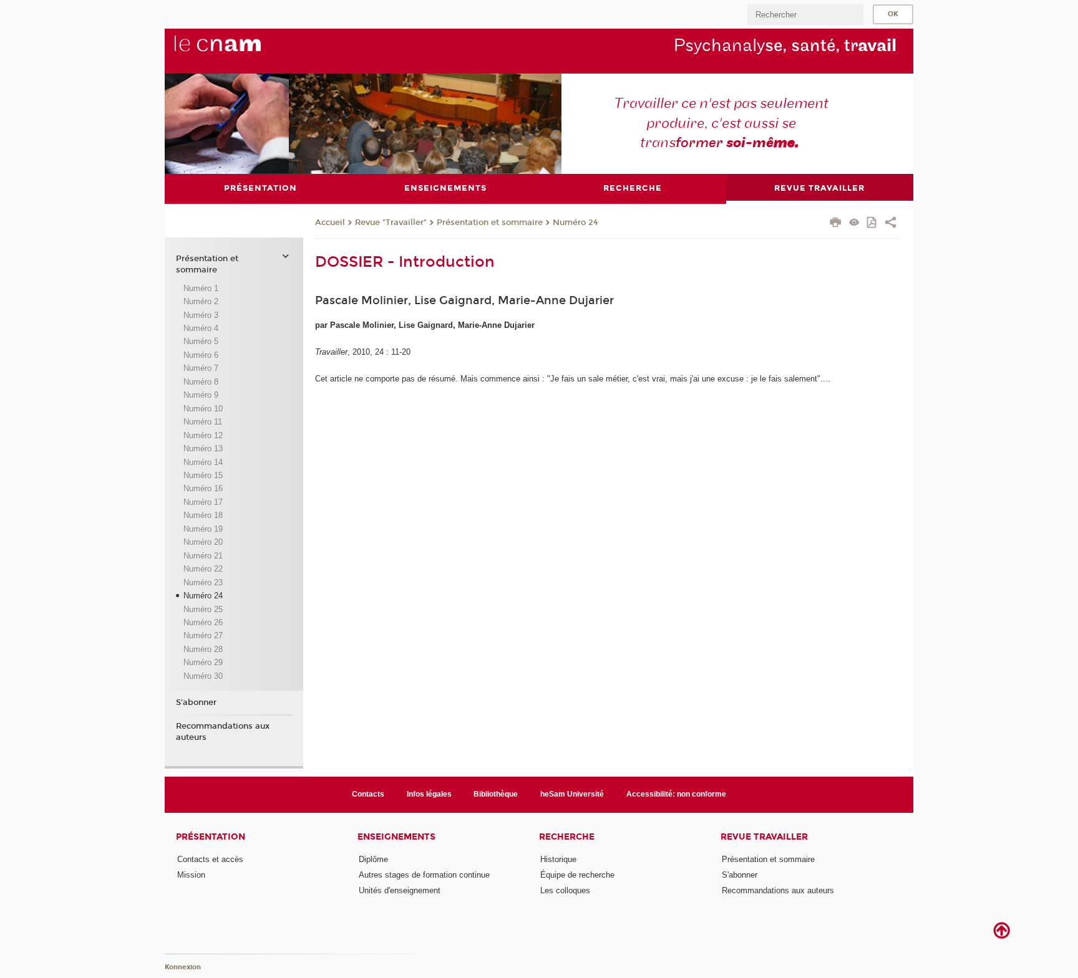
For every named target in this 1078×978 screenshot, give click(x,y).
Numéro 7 (200, 368)
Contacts (368, 794)
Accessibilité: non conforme (676, 794)
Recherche (567, 837)
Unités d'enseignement (399, 890)
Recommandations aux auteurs (223, 731)
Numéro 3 (200, 315)
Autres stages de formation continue (424, 875)
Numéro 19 (203, 529)
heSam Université (572, 794)
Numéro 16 (203, 488)
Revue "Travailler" (391, 223)
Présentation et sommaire (490, 223)
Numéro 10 (203, 408)
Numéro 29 (203, 662)
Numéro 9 (200, 395)
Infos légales (429, 794)
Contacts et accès (210, 859)
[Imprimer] (835, 224)
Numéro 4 (200, 328)
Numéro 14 (203, 462)
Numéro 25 (203, 609)
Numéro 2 (200, 301)
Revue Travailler (764, 837)
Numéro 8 (200, 381)
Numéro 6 (200, 355)
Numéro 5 (200, 341)
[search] (805, 14)
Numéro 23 (203, 582)
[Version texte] (854, 223)
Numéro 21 (203, 555)
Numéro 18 (203, 515)
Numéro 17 (203, 502)
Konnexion (183, 967)
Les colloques (565, 890)
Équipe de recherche (577, 875)
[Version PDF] (872, 223)
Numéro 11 (202, 421)
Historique (558, 859)
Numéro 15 (203, 475)
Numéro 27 (203, 635)
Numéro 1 (200, 288)
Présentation (210, 837)
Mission (191, 875)
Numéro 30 (203, 676)
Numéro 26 (203, 622)
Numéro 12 (203, 435)
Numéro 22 (203, 568)
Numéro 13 (203, 448)
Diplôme (373, 859)
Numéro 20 (203, 542)
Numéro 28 (203, 649)
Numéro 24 (575, 223)
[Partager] (890, 224)
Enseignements (396, 837)
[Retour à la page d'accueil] (238, 50)
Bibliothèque (495, 794)
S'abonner (196, 702)
